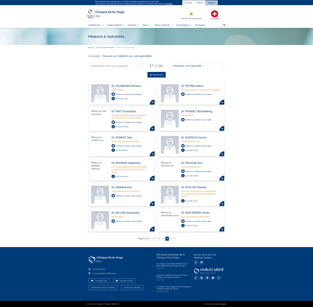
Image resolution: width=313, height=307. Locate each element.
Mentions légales (220, 304)
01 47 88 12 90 (122, 99)
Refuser (200, 3)
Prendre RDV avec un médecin (103, 287)
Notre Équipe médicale (105, 47)
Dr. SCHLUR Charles (193, 187)
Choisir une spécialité (132, 287)
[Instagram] (219, 278)
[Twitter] (207, 278)
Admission (132, 25)
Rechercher (157, 75)
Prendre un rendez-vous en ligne (129, 94)
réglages (168, 4)
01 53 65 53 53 (122, 176)
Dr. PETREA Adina (192, 86)
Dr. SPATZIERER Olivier (195, 212)
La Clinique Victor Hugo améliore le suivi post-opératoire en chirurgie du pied (172, 265)
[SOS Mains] (214, 14)
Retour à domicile (162, 25)
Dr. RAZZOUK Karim (194, 137)
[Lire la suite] (152, 102)
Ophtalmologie (118, 90)
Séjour (145, 25)
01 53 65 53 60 (122, 127)
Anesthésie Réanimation (191, 141)
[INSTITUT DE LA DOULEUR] (191, 14)
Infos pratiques (182, 25)
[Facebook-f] (196, 262)
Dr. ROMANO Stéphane (126, 163)
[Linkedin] (201, 262)
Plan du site (208, 304)
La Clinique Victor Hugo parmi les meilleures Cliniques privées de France (173, 288)
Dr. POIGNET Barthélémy (196, 111)
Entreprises (200, 25)
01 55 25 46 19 (122, 150)
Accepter (188, 3)
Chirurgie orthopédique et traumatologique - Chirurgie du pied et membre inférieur (130, 116)
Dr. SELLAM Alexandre (125, 212)
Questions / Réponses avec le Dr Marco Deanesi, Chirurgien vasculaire (172, 276)
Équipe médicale (114, 25)
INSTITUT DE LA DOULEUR (191, 18)
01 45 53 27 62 (191, 226)
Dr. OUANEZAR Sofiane (126, 86)
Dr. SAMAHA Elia (122, 187)
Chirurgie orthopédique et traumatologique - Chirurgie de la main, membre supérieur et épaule (130, 169)
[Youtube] (213, 278)
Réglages (211, 3)
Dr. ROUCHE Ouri (191, 163)
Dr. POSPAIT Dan (122, 137)
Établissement (95, 25)
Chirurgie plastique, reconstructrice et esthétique (201, 90)
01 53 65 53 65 (191, 150)
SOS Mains (214, 18)
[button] (224, 25)
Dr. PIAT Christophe (124, 111)
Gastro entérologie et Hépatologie (125, 141)
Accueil (91, 47)
